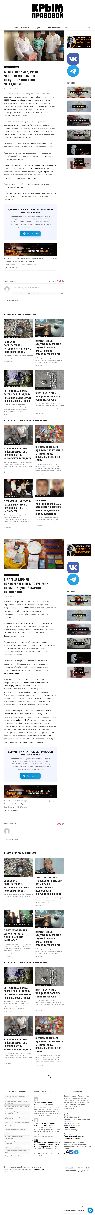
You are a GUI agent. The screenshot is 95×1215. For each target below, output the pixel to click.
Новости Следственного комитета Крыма (17, 925)
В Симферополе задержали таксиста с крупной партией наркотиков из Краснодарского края (48, 347)
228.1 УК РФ (32, 168)
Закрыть (84, 1206)
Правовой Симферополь (22, 1122)
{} (36, 293)
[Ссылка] (34, 294)
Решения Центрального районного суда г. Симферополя (17, 1107)
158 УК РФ (8, 1133)
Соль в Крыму (9, 807)
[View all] (79, 92)
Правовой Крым (9, 1126)
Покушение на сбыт (11, 804)
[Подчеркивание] (18, 294)
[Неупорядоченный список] (26, 294)
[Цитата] (29, 294)
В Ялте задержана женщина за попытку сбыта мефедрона (47, 396)
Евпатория (39, 165)
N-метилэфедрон (21, 801)
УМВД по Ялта (22, 807)
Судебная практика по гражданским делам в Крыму (16, 1117)
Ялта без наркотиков (11, 810)
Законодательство (23, 28)
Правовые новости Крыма (45, 872)
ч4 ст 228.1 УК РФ (10, 268)
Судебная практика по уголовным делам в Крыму (15, 1097)
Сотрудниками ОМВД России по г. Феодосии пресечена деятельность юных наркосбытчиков (18, 396)
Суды (38, 28)
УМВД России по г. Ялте (35, 683)
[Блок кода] (31, 294)
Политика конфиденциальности (77, 1171)
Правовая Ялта (26, 804)
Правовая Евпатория (28, 265)
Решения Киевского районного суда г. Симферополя (16, 1102)
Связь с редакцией (71, 1128)
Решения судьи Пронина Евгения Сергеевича (15, 1142)
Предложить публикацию (74, 1136)
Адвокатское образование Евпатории (29, 258)
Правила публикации (72, 1138)
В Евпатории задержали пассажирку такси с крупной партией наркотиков (17, 506)
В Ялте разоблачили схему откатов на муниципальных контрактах (15, 935)
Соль (41, 645)
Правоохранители (52, 28)
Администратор (40, 1142)
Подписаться (32, 234)
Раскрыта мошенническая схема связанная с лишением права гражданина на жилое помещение (48, 507)
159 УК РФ (8, 1147)
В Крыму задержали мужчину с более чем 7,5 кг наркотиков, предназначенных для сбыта (49, 453)
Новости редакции (71, 1130)
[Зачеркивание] (21, 294)
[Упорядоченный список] (24, 294)
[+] (39, 293)
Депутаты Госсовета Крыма (13, 1155)
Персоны (68, 28)
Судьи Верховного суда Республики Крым (15, 1151)
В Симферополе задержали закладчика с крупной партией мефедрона (47, 1145)
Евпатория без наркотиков (14, 261)
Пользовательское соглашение (77, 1168)
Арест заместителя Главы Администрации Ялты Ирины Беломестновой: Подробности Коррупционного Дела (48, 886)
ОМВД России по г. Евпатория (17, 100)
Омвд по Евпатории (11, 265)
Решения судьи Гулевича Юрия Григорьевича (14, 1137)
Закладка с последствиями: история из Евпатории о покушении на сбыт (17, 346)
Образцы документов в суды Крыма (15, 1129)
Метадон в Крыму (32, 261)
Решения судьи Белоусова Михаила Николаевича (15, 1112)
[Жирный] (13, 294)
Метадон (18, 159)
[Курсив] (16, 294)
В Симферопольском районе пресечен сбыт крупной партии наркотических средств (17, 453)
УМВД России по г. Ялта (34, 608)
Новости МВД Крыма (11, 67)
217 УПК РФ (8, 1122)
